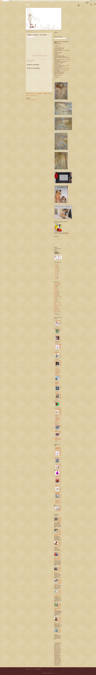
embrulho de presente (57, 296)
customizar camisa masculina (57, 293)
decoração (55, 295)
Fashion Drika (57, 470)
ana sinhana (57, 335)
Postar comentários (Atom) (32, 95)
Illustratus (56, 385)
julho (56, 274)
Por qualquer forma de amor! (60, 489)
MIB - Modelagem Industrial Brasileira (58, 409)
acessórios (55, 288)
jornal (55, 300)
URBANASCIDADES (58, 438)
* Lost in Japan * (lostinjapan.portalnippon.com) (58, 448)
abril (55, 278)
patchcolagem (56, 308)
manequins (55, 301)
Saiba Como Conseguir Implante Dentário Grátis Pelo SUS (58, 502)
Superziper (57, 417)
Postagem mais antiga (47, 93)
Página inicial (39, 93)
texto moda (56, 314)
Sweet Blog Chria (58, 500)
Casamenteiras (57, 369)
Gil (28, 5)
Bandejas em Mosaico (60, 426)
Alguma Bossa (57, 328)
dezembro (56, 267)
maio (56, 277)
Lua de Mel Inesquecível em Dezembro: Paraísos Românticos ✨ (58, 371)
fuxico (55, 297)
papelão (55, 307)
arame (55, 289)
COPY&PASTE (57, 375)
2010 (56, 266)
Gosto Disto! (57, 478)
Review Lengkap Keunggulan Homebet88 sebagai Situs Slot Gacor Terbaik (58, 420)
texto (55, 313)
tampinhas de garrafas (57, 311)
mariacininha (57, 401)
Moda (31, 61)
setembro (56, 271)
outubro (56, 270)
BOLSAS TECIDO (57, 283)
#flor (60, 402)
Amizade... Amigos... (60, 466)
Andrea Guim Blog (58, 344)
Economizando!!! (60, 330)
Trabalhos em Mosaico (57, 424)
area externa (56, 290)
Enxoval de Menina (60, 323)
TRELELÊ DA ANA (58, 431)
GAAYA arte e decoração (57, 383)
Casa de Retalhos (58, 464)
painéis (55, 306)
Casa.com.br (57, 368)
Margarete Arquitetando (57, 393)
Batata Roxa (57, 457)
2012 (56, 263)
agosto (56, 273)
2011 (56, 265)
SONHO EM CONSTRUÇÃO (57, 493)
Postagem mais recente (30, 93)
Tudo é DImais (57, 505)
